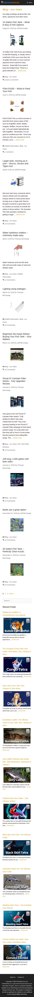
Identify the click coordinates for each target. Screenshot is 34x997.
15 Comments (10, 224)
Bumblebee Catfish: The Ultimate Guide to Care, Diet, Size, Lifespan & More (17, 722)
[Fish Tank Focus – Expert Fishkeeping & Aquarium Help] (10, 2)
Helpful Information (12, 146)
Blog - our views (11, 77)
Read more (22, 71)
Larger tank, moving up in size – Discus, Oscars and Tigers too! (15, 163)
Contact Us (21, 977)
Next (12, 594)
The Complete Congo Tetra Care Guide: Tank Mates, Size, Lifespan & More (17, 651)
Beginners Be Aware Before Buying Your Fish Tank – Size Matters (17, 336)
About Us (12, 977)
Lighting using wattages (14, 289)
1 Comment (9, 152)
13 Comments (10, 450)
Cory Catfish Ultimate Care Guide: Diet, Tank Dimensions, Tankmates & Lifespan (17, 762)
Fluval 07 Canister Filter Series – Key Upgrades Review (14, 381)
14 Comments (10, 501)
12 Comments (10, 280)
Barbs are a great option (14, 509)
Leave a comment (11, 80)
